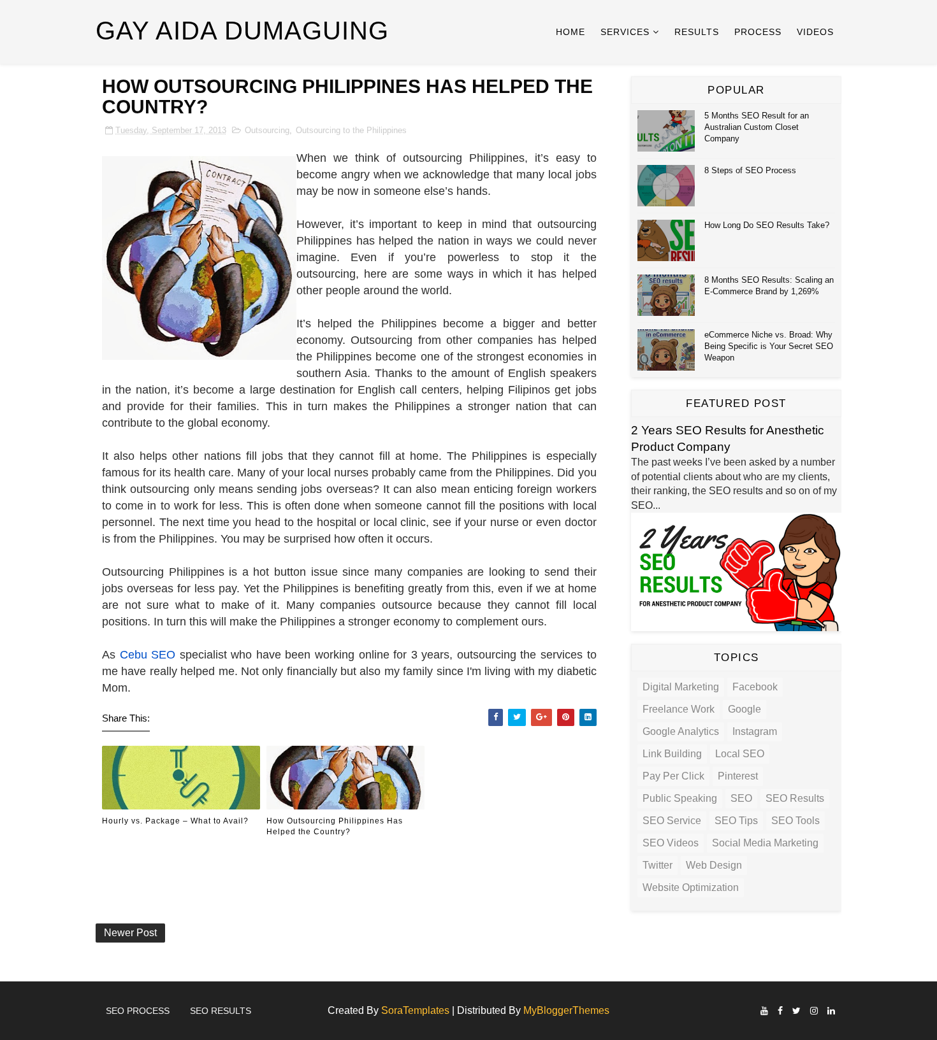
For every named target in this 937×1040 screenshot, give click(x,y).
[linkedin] (831, 1011)
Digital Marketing (681, 686)
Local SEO (739, 753)
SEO (741, 798)
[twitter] (796, 1011)
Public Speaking (680, 798)
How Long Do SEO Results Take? (766, 225)
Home (570, 32)
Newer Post (130, 932)
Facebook (755, 686)
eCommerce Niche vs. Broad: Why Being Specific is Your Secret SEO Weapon (768, 346)
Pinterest (738, 776)
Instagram (754, 731)
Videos (815, 32)
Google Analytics (681, 731)
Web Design (714, 865)
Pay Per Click (673, 776)
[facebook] (780, 1011)
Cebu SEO (148, 654)
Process (757, 32)
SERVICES (625, 32)
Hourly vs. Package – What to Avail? (175, 820)
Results (696, 32)
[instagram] (814, 1011)
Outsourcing (267, 130)
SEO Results (795, 798)
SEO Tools (795, 820)
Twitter (657, 865)
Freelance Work (679, 709)
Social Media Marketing (765, 842)
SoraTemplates (415, 1010)
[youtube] (764, 1011)
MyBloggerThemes (566, 1010)
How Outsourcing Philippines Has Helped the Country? (334, 826)
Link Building (672, 753)
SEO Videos (671, 842)
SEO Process (138, 1011)
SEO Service (672, 820)
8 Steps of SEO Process (750, 170)
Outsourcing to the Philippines (351, 130)
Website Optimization (691, 887)
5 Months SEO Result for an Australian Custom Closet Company (756, 127)
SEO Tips (736, 820)
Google (744, 709)
